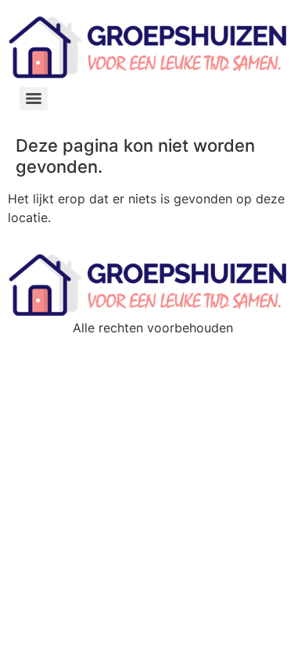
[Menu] (34, 98)
